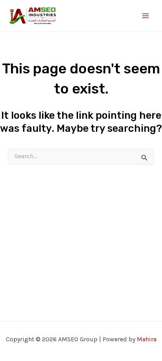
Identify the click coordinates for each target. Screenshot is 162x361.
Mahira (146, 339)
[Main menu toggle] (145, 15)
